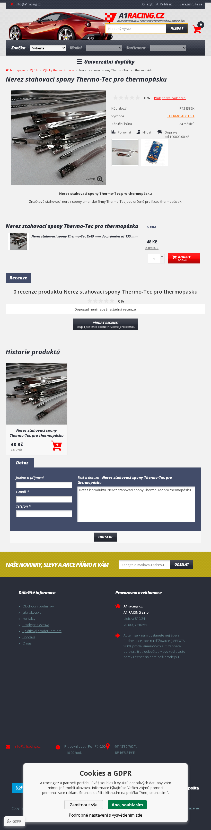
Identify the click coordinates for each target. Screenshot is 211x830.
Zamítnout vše (84, 805)
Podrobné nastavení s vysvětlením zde (105, 815)
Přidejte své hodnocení (170, 98)
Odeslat (181, 564)
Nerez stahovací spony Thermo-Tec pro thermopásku (37, 433)
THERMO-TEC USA (181, 116)
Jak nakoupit (31, 612)
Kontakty (28, 618)
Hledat (177, 28)
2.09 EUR (152, 248)
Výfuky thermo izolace (58, 70)
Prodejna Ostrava (35, 624)
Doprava (28, 637)
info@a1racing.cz (28, 4)
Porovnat (124, 132)
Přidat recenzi (105, 324)
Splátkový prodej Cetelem (41, 631)
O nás (26, 643)
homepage (17, 69)
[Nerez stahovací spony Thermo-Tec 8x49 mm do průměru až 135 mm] (18, 241)
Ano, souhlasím (127, 805)
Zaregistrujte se (190, 4)
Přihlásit (166, 4)
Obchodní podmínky (38, 606)
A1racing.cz (145, 18)
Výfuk (34, 70)
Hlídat (147, 132)
